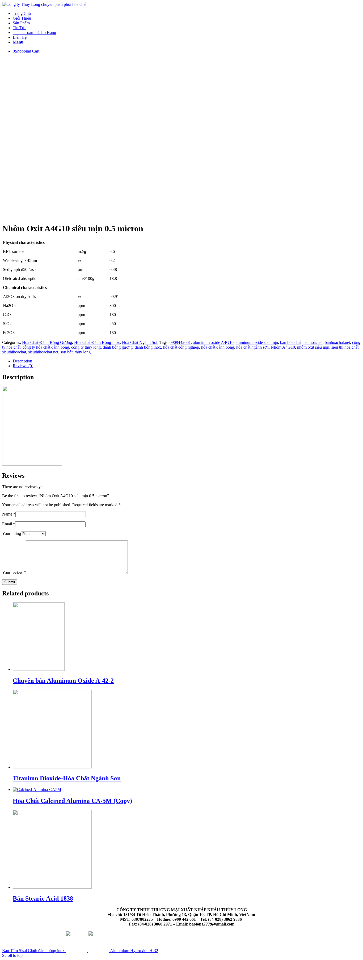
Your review (14, 572)
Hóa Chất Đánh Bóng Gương (47, 342)
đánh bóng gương (118, 347)
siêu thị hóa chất (344, 347)
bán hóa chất (290, 342)
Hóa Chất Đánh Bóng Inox (97, 342)
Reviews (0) (23, 366)
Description (22, 361)
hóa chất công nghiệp (181, 347)
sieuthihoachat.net (43, 352)
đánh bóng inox (148, 347)
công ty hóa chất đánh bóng (46, 347)
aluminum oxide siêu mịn (257, 342)
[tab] (187, 361)
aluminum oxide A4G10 (213, 342)
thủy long (83, 352)
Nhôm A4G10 (283, 347)
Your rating (11, 533)
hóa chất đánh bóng (217, 347)
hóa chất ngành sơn (252, 347)
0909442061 (180, 342)
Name (8, 514)
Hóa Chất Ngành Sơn (140, 342)
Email (8, 524)
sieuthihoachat (14, 352)
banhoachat (313, 342)
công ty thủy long (86, 347)
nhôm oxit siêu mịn (313, 347)
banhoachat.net (337, 342)
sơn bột (66, 352)
